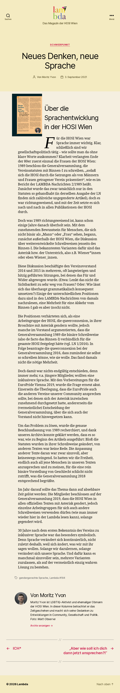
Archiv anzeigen (41, 625)
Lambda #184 (57, 577)
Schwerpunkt (60, 44)
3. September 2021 (76, 77)
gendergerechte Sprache (33, 577)
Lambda (22, 684)
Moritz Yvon (49, 77)
